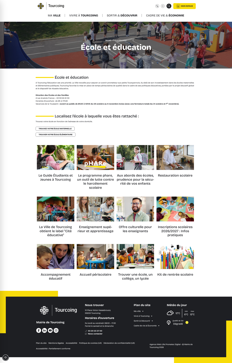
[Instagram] (56, 330)
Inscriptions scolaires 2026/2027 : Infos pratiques (175, 231)
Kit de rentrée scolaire (175, 274)
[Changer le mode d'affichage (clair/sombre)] (163, 6)
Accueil (108, 40)
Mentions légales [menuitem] (56, 343)
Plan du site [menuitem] (41, 343)
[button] (168, 6)
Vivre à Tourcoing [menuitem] (141, 316)
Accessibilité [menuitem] (71, 343)
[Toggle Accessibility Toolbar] (5, 357)
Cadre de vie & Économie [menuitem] (145, 326)
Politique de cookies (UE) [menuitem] (90, 343)
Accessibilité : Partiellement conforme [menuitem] (53, 348)
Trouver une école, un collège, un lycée (135, 276)
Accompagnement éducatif (56, 276)
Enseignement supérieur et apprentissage (95, 229)
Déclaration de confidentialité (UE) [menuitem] (119, 343)
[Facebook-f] (38, 330)
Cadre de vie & (165, 15)
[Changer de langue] (157, 6)
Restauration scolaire (175, 175)
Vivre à (83, 15)
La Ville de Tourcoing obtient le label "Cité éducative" (55, 231)
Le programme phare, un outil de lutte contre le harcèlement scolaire (95, 181)
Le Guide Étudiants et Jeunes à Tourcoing (56, 177)
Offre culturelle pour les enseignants (135, 229)
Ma (54, 15)
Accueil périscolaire (95, 274)
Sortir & (122, 15)
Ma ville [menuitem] (137, 311)
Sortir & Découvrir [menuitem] (142, 321)
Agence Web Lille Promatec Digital (165, 344)
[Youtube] (50, 330)
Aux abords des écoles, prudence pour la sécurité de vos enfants (135, 179)
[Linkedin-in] (44, 330)
